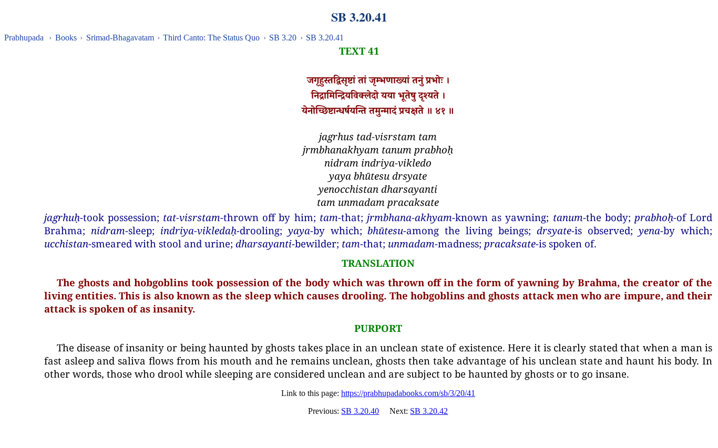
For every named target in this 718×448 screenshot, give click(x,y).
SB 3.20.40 (360, 411)
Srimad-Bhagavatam (120, 37)
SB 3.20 (282, 37)
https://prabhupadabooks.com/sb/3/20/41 (408, 393)
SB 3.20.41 (325, 37)
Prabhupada (24, 37)
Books (66, 37)
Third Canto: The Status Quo (211, 37)
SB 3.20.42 (429, 411)
